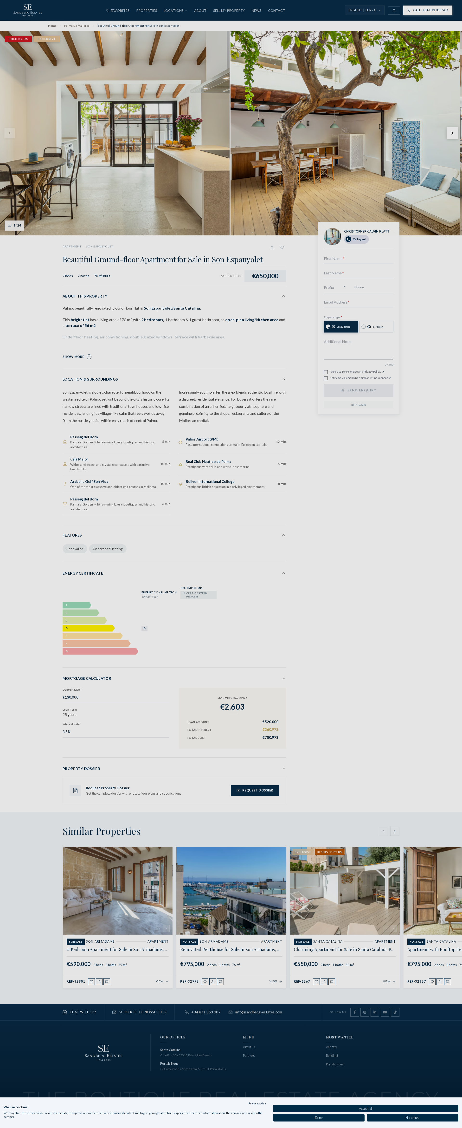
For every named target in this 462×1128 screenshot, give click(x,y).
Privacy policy (257, 1103)
